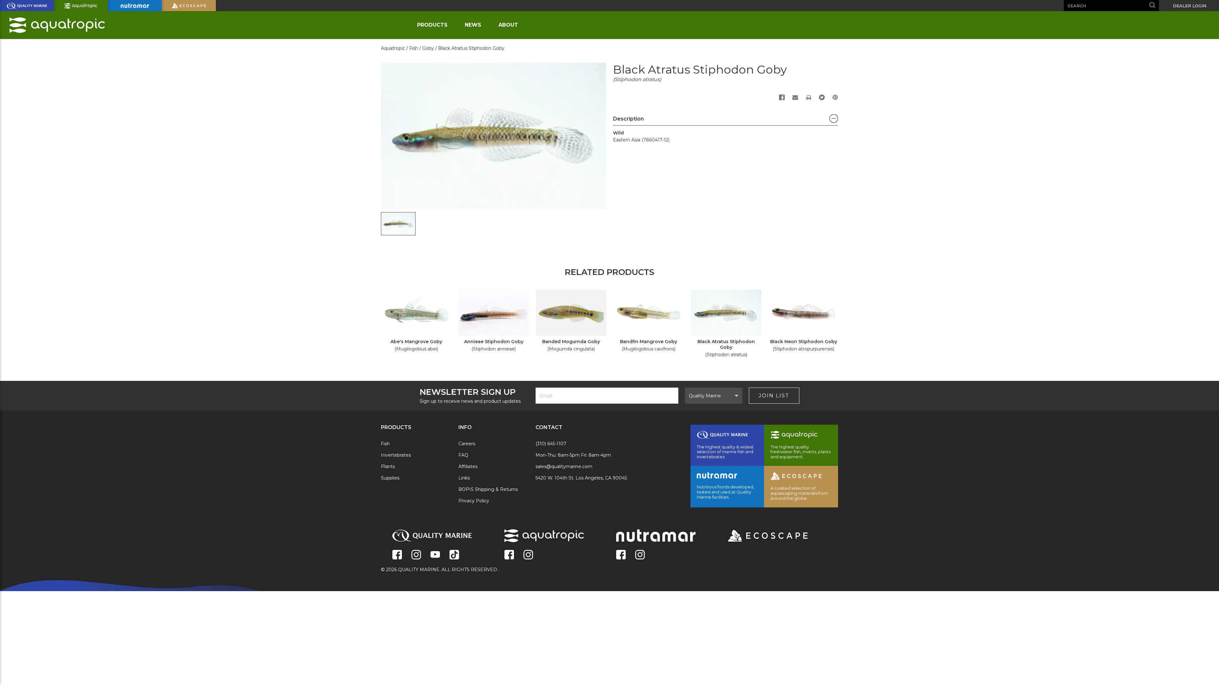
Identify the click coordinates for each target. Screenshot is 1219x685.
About (508, 25)
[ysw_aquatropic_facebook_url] (509, 555)
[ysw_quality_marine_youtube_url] (435, 555)
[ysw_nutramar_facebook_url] (621, 555)
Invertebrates (396, 455)
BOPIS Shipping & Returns (488, 489)
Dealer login (1189, 5)
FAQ (463, 455)
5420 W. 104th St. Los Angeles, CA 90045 (581, 478)
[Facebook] (782, 97)
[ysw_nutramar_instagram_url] (640, 555)
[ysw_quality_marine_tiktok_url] (454, 555)
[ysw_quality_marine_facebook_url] (397, 555)
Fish (385, 444)
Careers (466, 444)
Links (464, 478)
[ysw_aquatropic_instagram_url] (528, 555)
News (473, 25)
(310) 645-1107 (551, 444)
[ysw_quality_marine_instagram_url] (416, 555)
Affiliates (467, 466)
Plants (388, 466)
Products (432, 25)
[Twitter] (822, 97)
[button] (725, 120)
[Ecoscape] (760, 536)
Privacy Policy (473, 501)
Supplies (390, 478)
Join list (774, 396)
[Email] (795, 97)
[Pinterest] (835, 97)
